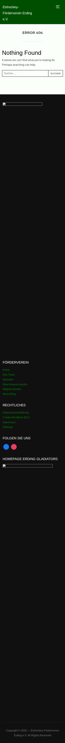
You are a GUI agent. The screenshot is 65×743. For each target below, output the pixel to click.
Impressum (9, 422)
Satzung (7, 427)
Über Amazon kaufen (15, 384)
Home (6, 369)
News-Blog (9, 394)
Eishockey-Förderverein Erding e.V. (17, 13)
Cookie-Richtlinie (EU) (16, 417)
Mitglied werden (12, 389)
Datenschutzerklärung (16, 412)
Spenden (8, 379)
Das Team (9, 374)
